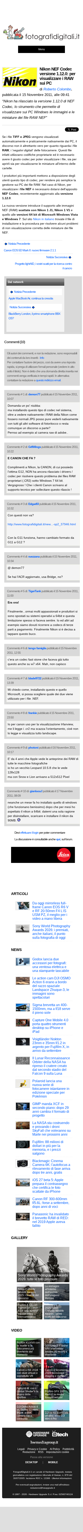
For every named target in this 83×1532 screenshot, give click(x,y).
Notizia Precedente (19, 243)
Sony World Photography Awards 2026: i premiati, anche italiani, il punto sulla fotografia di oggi (51, 931)
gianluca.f (36, 791)
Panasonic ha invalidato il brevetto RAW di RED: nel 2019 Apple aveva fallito (50, 1219)
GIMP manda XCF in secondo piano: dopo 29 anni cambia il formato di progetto (50, 1109)
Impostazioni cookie (57, 1452)
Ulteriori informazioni (62, 1478)
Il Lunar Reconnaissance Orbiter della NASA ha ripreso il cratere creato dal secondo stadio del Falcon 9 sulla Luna (51, 1065)
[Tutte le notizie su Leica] (43, 862)
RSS (40, 1452)
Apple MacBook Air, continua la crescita (31, 298)
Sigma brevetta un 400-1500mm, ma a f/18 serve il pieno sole (51, 1008)
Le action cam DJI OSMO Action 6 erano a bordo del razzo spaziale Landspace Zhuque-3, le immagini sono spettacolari (51, 987)
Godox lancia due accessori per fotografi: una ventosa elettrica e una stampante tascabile (50, 965)
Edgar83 (33, 504)
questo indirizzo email (48, 380)
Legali (21, 1449)
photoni (33, 747)
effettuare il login (29, 832)
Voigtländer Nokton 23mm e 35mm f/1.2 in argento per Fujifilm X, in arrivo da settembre (50, 1044)
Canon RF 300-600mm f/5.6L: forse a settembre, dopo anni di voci (50, 1202)
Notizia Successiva (57, 257)
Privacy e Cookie (37, 1449)
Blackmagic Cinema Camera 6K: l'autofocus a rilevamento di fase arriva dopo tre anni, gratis (51, 1166)
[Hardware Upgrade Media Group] (44, 1445)
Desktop (31, 1462)
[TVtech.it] (60, 1437)
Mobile (53, 1462)
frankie (32, 713)
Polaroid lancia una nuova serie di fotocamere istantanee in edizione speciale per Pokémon (50, 1088)
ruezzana (34, 556)
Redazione (29, 1452)
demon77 (34, 394)
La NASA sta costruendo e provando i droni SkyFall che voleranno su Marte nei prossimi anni (51, 1128)
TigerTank (34, 591)
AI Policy (55, 1449)
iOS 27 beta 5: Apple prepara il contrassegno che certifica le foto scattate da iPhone (50, 1185)
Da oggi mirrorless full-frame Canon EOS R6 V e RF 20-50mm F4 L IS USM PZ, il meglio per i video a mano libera (50, 910)
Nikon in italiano (43, 219)
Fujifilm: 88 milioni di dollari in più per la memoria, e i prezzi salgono (47, 1147)
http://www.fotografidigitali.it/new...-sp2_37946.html (42, 524)
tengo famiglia (37, 648)
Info (42, 357)
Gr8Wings (34, 447)
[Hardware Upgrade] (38, 1437)
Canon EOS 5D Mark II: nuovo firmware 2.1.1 (30, 250)
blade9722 (34, 678)
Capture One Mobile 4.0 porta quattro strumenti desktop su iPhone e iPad (50, 1025)
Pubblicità (68, 1449)
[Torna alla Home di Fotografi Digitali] (41, 39)
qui (58, 839)
